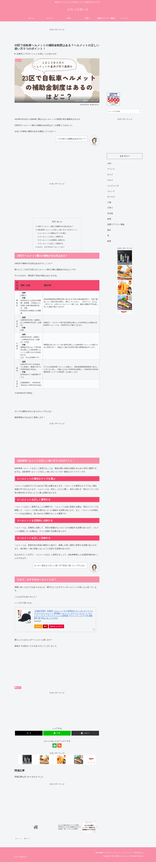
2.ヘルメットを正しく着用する (51, 237)
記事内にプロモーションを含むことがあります (37, 54)
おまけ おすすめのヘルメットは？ (51, 247)
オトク (19, 687)
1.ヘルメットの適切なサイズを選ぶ (53, 233)
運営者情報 (99, 852)
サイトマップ (127, 852)
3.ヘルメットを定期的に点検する (52, 240)
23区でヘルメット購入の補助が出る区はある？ (55, 226)
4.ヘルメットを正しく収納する (51, 243)
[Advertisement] (57, 36)
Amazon (38, 626)
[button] (85, 733)
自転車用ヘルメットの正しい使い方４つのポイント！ (57, 230)
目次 (54, 222)
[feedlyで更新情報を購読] (54, 745)
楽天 (45, 626)
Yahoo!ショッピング (56, 626)
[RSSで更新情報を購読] (59, 745)
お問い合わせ (138, 852)
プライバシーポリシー (112, 852)
